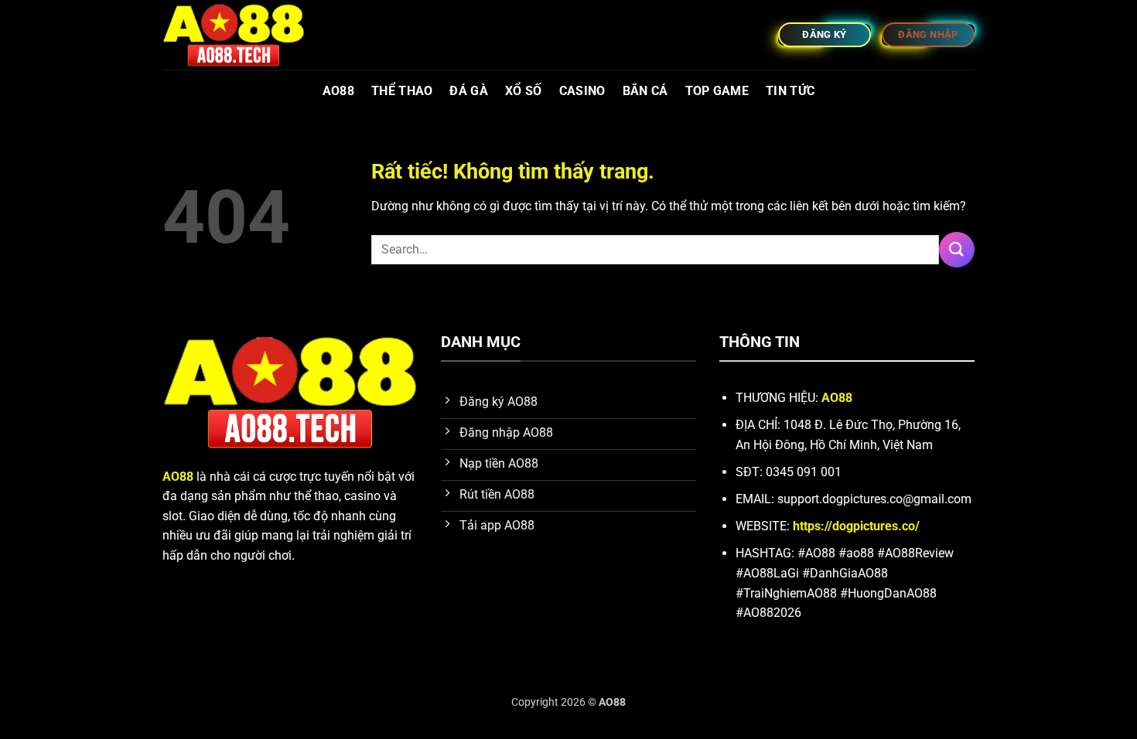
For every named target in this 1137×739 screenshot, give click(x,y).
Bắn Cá (645, 90)
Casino (582, 90)
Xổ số (523, 90)
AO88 (338, 90)
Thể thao (402, 90)
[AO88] (239, 35)
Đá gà (468, 90)
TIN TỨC (790, 90)
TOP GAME (717, 90)
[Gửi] (957, 249)
